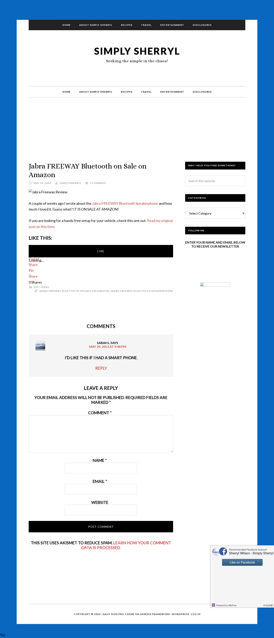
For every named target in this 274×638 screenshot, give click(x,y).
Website (99, 502)
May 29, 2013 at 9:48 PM (107, 346)
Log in (195, 614)
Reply (101, 368)
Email (100, 481)
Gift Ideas (41, 287)
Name (100, 460)
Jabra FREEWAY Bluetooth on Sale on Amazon (74, 290)
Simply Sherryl (137, 51)
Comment (100, 412)
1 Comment (98, 183)
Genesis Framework (155, 614)
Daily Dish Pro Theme (118, 614)
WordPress (180, 614)
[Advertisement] (137, 134)
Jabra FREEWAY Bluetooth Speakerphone (125, 203)
